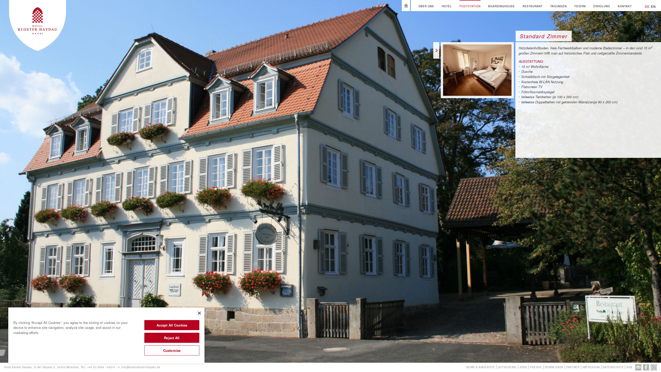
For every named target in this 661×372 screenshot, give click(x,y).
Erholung (601, 6)
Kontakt (625, 6)
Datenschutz (613, 367)
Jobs (523, 367)
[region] (106, 335)
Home (406, 5)
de (647, 6)
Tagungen (558, 6)
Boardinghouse (501, 6)
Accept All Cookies (171, 325)
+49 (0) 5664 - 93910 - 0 (103, 367)
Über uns (426, 6)
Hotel (447, 6)
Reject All (171, 337)
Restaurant (532, 6)
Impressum (591, 367)
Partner (573, 367)
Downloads (554, 367)
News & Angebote (480, 367)
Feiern (580, 6)
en (653, 6)
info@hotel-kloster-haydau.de (141, 367)
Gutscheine (507, 367)
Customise (171, 350)
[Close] (199, 313)
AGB (629, 367)
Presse (536, 367)
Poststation (470, 6)
